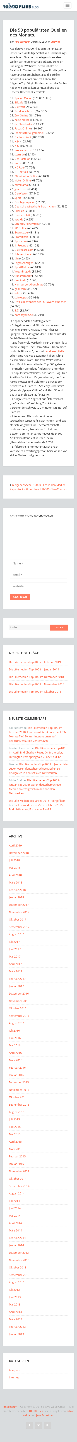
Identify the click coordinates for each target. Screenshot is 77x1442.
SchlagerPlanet (24, 254)
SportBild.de (22, 267)
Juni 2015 (15, 1127)
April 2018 (15, 875)
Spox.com (21, 241)
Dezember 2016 (19, 993)
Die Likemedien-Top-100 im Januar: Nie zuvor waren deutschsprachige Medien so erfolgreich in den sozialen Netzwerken (38, 768)
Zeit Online (21, 115)
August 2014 (17, 1193)
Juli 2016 (14, 1030)
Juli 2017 (14, 941)
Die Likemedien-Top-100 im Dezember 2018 (36, 677)
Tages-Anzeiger (24, 263)
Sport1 (19, 198)
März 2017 (15, 971)
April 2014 (15, 1223)
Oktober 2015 (17, 1097)
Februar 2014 (17, 1238)
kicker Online (23, 180)
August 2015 (17, 1112)
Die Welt (20, 107)
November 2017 (19, 912)
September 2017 (19, 927)
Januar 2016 (16, 1075)
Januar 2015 (16, 1164)
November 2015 (19, 1090)
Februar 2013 (17, 1326)
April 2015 (15, 1141)
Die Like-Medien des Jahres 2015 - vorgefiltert (37, 800)
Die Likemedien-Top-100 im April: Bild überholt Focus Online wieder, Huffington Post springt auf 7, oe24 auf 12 (37, 752)
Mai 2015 (15, 1134)
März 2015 (15, 1149)
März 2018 (15, 882)
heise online (22, 120)
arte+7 (19, 293)
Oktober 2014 (17, 1178)
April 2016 (15, 1053)
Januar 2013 (16, 1334)
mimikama (21, 185)
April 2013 (15, 1312)
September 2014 (19, 1186)
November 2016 (19, 1001)
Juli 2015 (14, 1119)
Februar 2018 (17, 890)
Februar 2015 (17, 1156)
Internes (55, 41)
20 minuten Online (26, 176)
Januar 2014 (16, 1245)
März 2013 (15, 1319)
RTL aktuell (21, 172)
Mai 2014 (15, 1215)
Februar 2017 (17, 978)
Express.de (21, 232)
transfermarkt (23, 276)
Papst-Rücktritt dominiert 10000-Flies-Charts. (38, 489)
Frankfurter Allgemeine (29, 133)
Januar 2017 (16, 986)
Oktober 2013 (17, 1267)
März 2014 (15, 1230)
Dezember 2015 (19, 1082)
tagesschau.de (23, 150)
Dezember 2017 (19, 904)
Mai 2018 (15, 867)
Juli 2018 (14, 860)
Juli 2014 (14, 1201)
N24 (17, 141)
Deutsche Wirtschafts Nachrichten (35, 206)
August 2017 (17, 934)
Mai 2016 (15, 1045)
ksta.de (19, 219)
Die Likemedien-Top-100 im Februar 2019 (35, 662)
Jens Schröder (22, 41)
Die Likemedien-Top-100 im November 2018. (37, 684)
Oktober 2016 (17, 1008)
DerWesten (21, 193)
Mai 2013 (15, 1304)
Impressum (10, 1406)
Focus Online (23, 128)
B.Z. (17, 310)
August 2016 (17, 1023)
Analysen (14, 1370)
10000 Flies (36, 1411)
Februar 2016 (17, 1067)
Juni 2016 (15, 1038)
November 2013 (19, 1260)
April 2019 (15, 845)
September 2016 (19, 1015)
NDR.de (19, 167)
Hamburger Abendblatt (29, 284)
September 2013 (19, 1275)
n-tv (17, 146)
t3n (17, 258)
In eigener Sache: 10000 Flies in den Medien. (38, 485)
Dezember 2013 (19, 1252)
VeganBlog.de (23, 271)
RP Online (21, 228)
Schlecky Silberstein (27, 224)
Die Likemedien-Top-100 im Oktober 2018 (35, 691)
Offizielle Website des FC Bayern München (40, 302)
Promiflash (21, 237)
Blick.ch (19, 211)
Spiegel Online (23, 98)
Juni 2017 (15, 949)
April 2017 (15, 964)
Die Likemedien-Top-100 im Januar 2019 (34, 669)
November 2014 (19, 1171)
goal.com (20, 289)
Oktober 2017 (17, 919)
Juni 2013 (15, 1297)
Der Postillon (22, 159)
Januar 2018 (16, 897)
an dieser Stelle (54, 351)
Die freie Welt (23, 137)
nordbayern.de (24, 315)
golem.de (20, 189)
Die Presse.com (24, 250)
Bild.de (19, 102)
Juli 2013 (14, 1289)
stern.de (20, 154)
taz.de (18, 163)
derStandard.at (24, 124)
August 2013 (17, 1282)
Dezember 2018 (19, 853)
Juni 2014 (15, 1208)
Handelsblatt (22, 215)
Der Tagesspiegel (25, 202)
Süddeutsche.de (24, 111)
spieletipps (21, 297)
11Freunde (21, 245)
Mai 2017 (15, 956)
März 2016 (15, 1060)
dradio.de (20, 280)
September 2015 (19, 1104)
